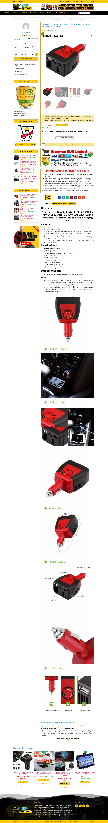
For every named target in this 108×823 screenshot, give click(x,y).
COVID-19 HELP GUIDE (37, 13)
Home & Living (18, 71)
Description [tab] (47, 203)
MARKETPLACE (61, 13)
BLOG (14, 13)
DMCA (84, 821)
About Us (62, 821)
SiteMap (93, 821)
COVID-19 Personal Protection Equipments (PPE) (25, 64)
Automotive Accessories (44, 19)
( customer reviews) (54, 30)
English (82, 13)
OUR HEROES (23, 13)
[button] (26, 58)
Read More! (65, 816)
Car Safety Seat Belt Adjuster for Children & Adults (28, 208)
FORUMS (50, 13)
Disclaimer (88, 821)
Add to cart (70, 145)
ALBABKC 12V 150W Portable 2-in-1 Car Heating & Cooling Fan (43, 772)
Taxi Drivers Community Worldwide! (21, 19)
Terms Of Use (73, 821)
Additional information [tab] (59, 203)
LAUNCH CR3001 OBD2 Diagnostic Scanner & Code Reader (27, 169)
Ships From (44, 136)
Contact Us (67, 821)
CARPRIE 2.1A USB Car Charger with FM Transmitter (23, 772)
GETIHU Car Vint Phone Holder (28, 155)
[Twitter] (80, 805)
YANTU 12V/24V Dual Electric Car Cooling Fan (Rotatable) (29, 216)
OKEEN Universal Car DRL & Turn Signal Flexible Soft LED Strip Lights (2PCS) (29, 178)
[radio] (64, 138)
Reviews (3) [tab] (71, 203)
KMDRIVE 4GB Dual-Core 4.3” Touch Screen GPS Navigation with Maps (85, 772)
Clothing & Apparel (19, 68)
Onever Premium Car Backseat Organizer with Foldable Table (28, 201)
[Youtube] (87, 805)
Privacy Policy (79, 821)
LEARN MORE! (26, 244)
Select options (23, 782)
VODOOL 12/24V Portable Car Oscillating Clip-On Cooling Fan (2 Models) (64, 773)
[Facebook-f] (76, 805)
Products (34, 19)
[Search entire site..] (102, 13)
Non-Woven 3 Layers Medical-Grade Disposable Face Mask (28, 161)
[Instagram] (83, 805)
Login (15, 1)
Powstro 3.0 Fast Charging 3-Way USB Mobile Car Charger (29, 194)
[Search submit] (36, 54)
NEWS (7, 13)
